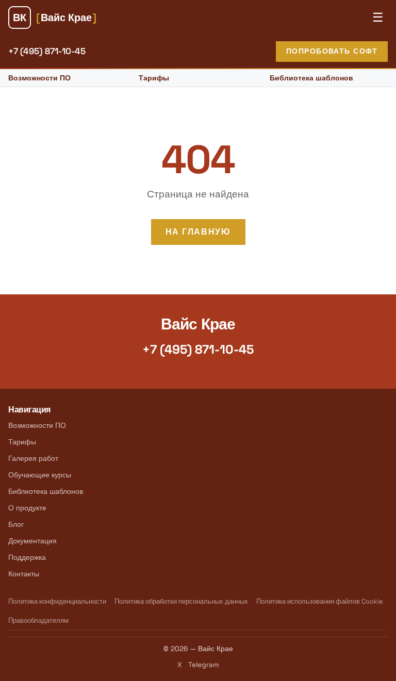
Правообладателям (38, 620)
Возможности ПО (39, 77)
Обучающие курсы (39, 474)
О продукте (27, 507)
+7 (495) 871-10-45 (47, 51)
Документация (32, 540)
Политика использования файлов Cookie (319, 601)
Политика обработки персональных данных (181, 601)
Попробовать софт (331, 51)
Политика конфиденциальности (57, 601)
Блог (16, 524)
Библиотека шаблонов (311, 77)
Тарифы (154, 77)
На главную (198, 231)
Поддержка (27, 557)
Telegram (203, 664)
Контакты (23, 573)
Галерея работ (33, 458)
